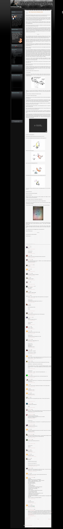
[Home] (62, 12)
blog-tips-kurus (30, 439)
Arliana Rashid (30, 403)
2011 (13, 60)
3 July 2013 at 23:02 (31, 275)
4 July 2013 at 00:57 (31, 324)
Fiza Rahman (29, 339)
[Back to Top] (62, 11)
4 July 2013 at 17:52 (31, 401)
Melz (36, 528)
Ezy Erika (29, 326)
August (14, 51)
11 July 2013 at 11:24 (31, 437)
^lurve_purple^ (30, 259)
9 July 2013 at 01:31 (31, 427)
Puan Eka (29, 458)
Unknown (29, 429)
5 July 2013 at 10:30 (31, 407)
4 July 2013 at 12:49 (31, 368)
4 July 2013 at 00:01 (31, 302)
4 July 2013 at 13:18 (31, 382)
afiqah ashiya (29, 273)
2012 (13, 59)
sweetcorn (29, 255)
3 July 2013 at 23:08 (31, 284)
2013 (13, 50)
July (14, 52)
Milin (28, 388)
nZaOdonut (29, 349)
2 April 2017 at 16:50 (31, 498)
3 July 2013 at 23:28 (31, 293)
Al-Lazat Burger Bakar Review (17, 53)
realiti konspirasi (14, 5)
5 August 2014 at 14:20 (32, 475)
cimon (29, 277)
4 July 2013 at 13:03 (31, 377)
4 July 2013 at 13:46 (31, 386)
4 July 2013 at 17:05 (31, 395)
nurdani (29, 291)
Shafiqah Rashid (30, 317)
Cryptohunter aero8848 (31, 477)
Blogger (18, 121)
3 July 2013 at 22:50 (31, 253)
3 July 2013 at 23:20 (31, 289)
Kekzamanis (29, 379)
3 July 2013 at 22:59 (31, 271)
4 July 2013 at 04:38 (31, 333)
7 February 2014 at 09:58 (32, 471)
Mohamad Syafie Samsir (31, 286)
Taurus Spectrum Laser (31, 509)
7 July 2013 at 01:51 (31, 412)
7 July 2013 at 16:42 (31, 418)
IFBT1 (29, 500)
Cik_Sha (29, 295)
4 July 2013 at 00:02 (31, 315)
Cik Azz (29, 397)
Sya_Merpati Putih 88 (30, 414)
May (14, 58)
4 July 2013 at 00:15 (31, 320)
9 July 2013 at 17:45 (31, 432)
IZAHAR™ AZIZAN (30, 434)
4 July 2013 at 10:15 (31, 341)
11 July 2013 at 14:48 (31, 443)
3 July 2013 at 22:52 (31, 257)
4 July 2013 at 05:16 (31, 337)
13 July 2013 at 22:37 (31, 452)
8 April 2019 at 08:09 (31, 507)
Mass (28, 384)
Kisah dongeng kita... (15, 54)
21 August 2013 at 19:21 (32, 456)
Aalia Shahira (29, 409)
